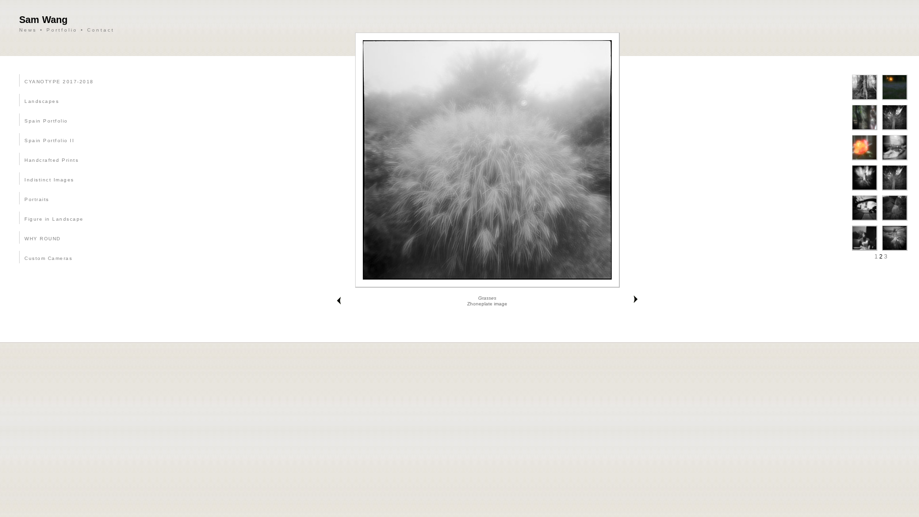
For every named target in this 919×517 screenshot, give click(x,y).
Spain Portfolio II (49, 140)
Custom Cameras (48, 258)
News (28, 30)
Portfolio (62, 30)
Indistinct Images (49, 179)
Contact (100, 30)
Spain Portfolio (46, 121)
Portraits (36, 199)
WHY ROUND (42, 238)
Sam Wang (43, 19)
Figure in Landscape (54, 219)
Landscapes (41, 101)
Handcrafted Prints (51, 160)
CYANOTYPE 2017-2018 (59, 81)
